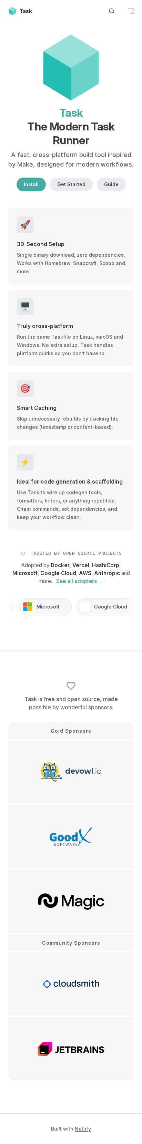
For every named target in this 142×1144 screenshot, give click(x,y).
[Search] (111, 11)
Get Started (71, 184)
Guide (111, 184)
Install (31, 184)
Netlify (83, 1129)
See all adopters (79, 581)
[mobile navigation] (131, 11)
